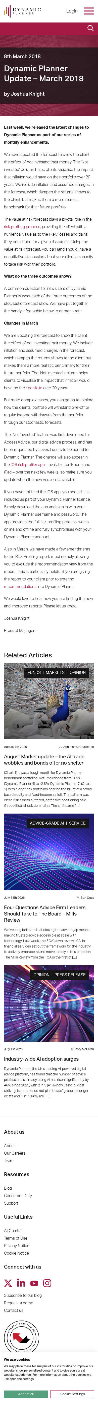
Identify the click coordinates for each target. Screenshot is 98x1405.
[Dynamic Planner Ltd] (22, 11)
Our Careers (14, 1153)
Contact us (13, 1311)
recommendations (20, 587)
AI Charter (13, 1231)
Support (11, 1203)
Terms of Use (15, 1238)
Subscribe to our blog (23, 1296)
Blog (8, 1188)
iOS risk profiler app (28, 465)
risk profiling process (22, 227)
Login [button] (72, 11)
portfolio (35, 388)
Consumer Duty (18, 1196)
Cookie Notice (16, 1253)
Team (9, 1161)
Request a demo (18, 1303)
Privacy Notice (16, 1246)
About (9, 1146)
